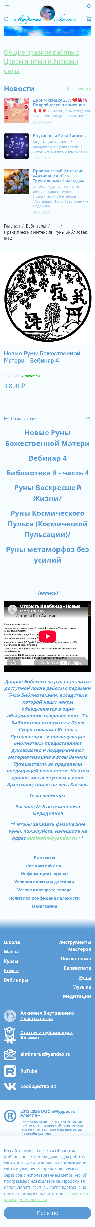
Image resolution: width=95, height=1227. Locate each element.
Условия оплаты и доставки (44, 882)
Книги (11, 970)
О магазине (44, 906)
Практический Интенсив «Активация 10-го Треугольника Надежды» (58, 175)
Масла (11, 952)
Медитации (77, 996)
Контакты (44, 857)
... (55, 226)
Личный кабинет (44, 865)
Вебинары (36, 226)
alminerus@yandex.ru (52, 838)
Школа (12, 942)
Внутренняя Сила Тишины (60, 135)
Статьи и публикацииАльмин (46, 1035)
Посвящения (76, 958)
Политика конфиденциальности (44, 898)
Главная (12, 226)
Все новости (79, 88)
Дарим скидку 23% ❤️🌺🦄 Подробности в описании (60, 102)
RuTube (28, 1071)
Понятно (47, 1212)
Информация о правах (45, 873)
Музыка (81, 987)
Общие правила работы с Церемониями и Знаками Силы (41, 61)
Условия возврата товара (44, 890)
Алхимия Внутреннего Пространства (47, 1015)
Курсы (11, 961)
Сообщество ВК (38, 1086)
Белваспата (77, 968)
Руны (85, 977)
